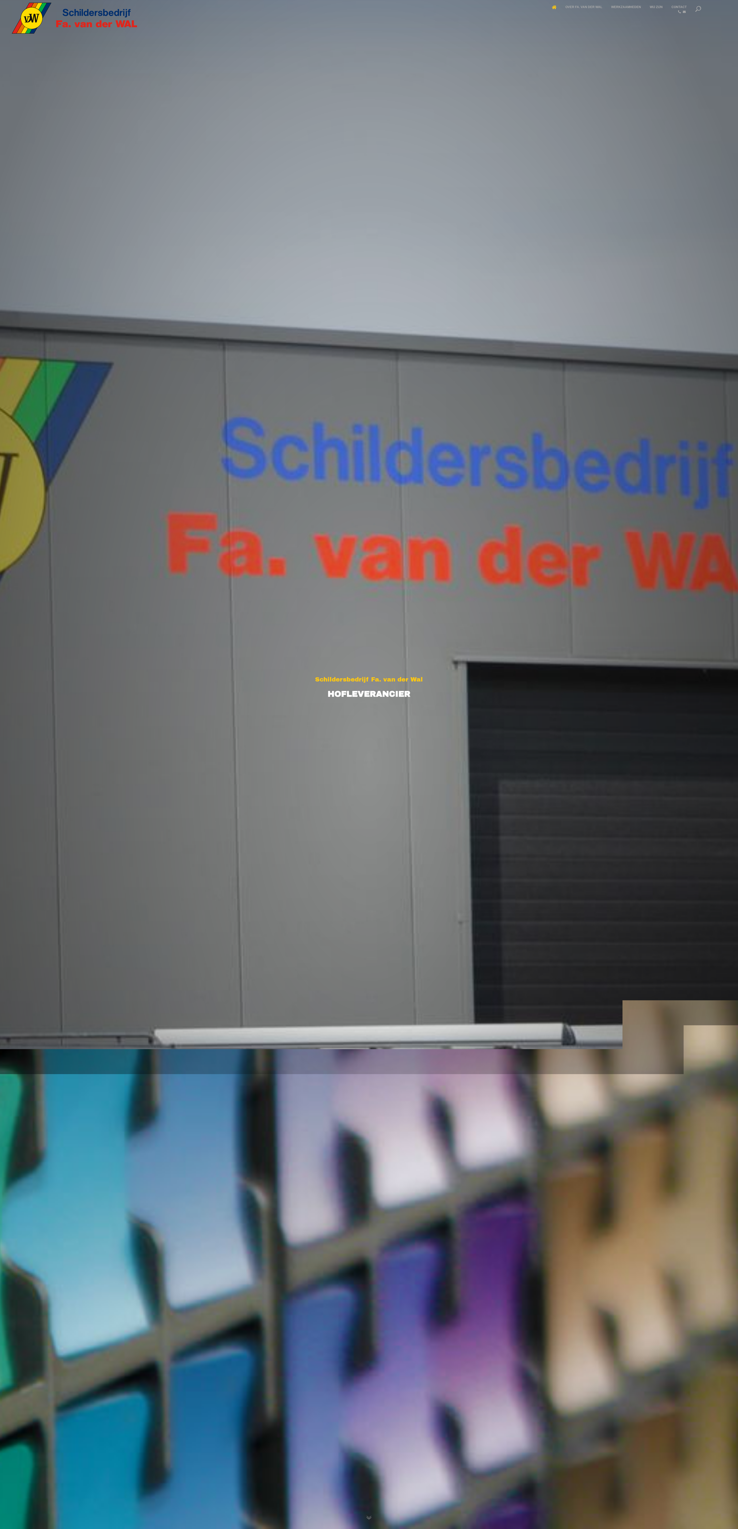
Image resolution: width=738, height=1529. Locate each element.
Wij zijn (656, 7)
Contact (679, 7)
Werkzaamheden (626, 7)
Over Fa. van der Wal (583, 7)
